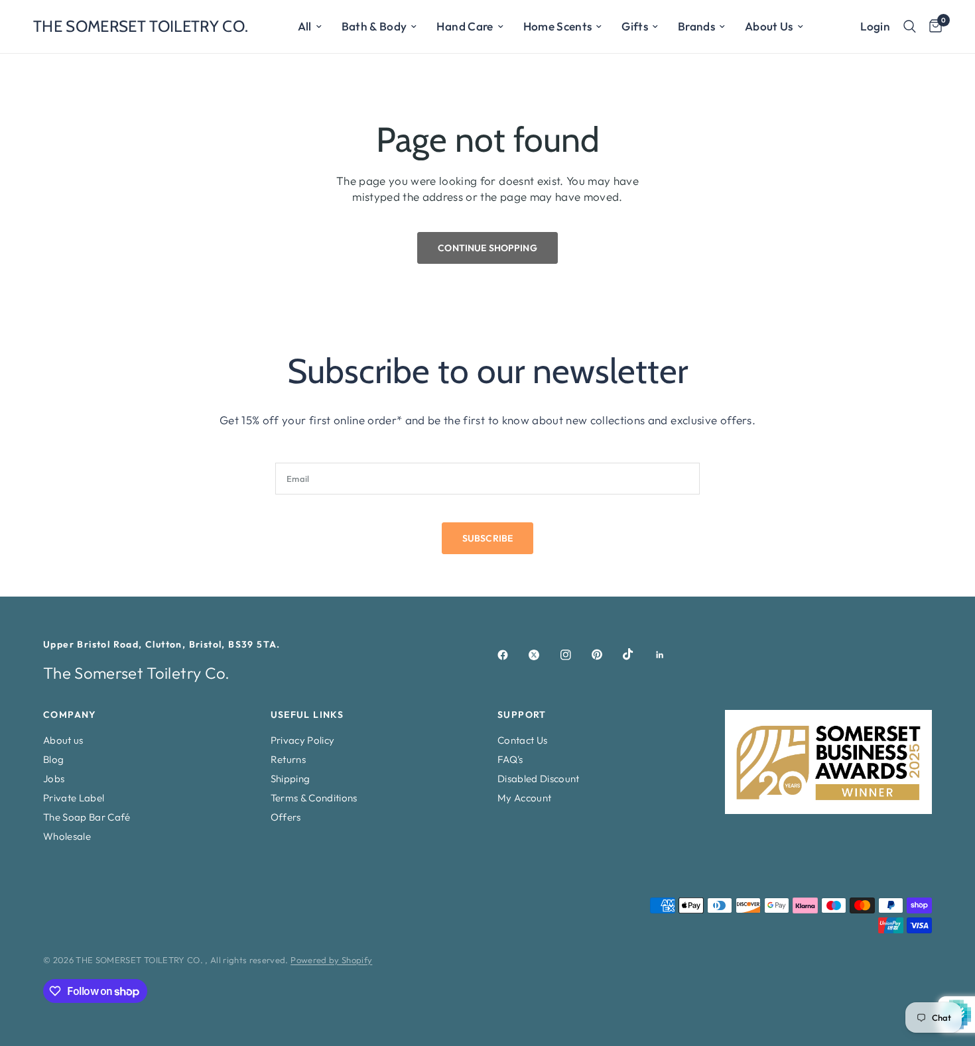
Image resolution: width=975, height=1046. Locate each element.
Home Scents (557, 26)
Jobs (53, 778)
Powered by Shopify (331, 960)
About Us (769, 26)
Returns (288, 759)
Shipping (290, 778)
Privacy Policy (303, 740)
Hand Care (464, 26)
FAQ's (510, 759)
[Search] (910, 26)
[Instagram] (575, 654)
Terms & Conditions (314, 797)
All (305, 26)
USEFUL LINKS (307, 714)
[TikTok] (637, 654)
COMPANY (70, 714)
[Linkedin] (669, 654)
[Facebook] (512, 654)
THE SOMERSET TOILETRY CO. (141, 26)
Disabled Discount (538, 778)
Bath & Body (374, 26)
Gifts (634, 26)
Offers (286, 817)
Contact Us (522, 740)
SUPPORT (522, 714)
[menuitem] (310, 26)
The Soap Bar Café (87, 817)
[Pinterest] (606, 654)
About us (63, 740)
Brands (696, 26)
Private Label (73, 797)
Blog (53, 759)
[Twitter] (543, 654)
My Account (524, 797)
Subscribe (487, 538)
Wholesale (67, 836)
